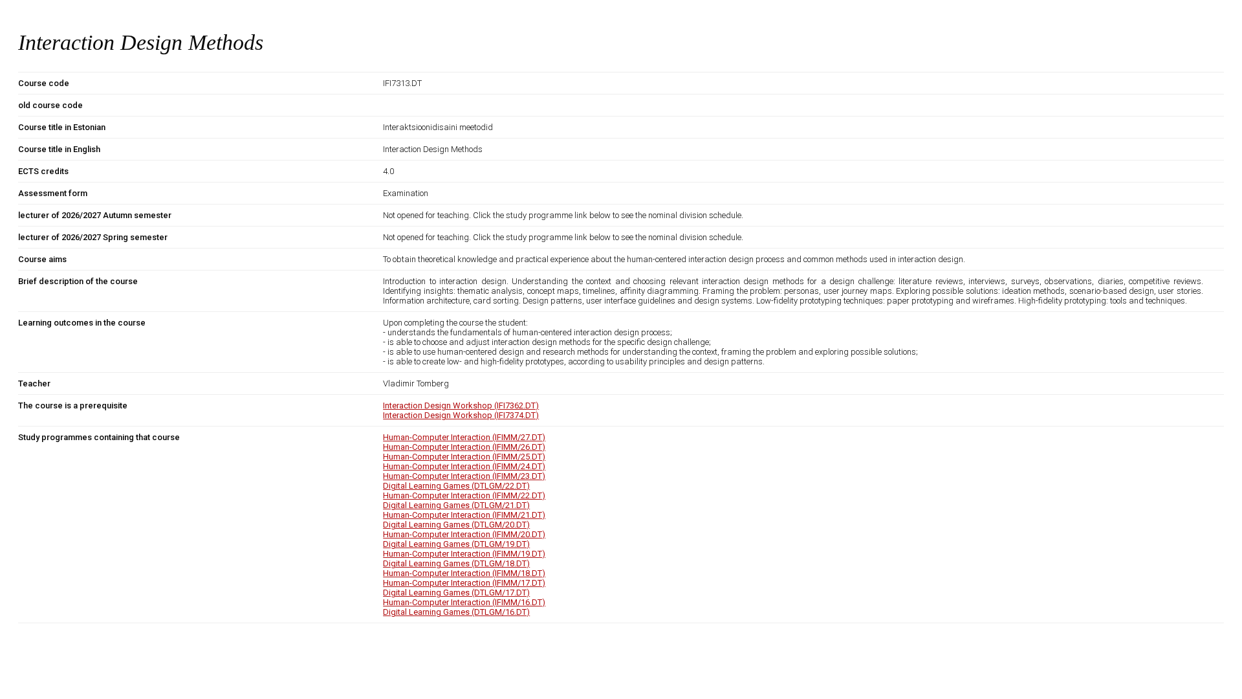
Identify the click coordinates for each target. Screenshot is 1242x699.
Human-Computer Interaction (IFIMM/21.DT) (464, 515)
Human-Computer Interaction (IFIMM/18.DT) (464, 573)
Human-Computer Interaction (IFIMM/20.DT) (464, 534)
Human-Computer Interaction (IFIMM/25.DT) (464, 456)
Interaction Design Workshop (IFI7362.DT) (461, 405)
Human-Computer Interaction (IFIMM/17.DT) (464, 583)
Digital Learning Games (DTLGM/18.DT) (456, 563)
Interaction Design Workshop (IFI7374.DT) (461, 415)
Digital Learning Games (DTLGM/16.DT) (456, 612)
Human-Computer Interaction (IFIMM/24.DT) (464, 466)
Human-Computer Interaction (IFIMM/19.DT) (464, 554)
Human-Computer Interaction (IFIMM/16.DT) (464, 602)
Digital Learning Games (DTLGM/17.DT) (456, 592)
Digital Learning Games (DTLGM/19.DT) (456, 544)
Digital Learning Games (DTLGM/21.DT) (456, 505)
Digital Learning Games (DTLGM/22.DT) (456, 486)
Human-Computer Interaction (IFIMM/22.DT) (464, 495)
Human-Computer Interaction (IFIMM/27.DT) (464, 437)
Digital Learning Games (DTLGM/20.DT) (456, 524)
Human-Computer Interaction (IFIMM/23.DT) (464, 476)
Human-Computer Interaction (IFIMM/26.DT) (464, 447)
